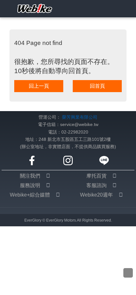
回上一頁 (39, 86)
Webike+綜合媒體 (30, 195)
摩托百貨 (96, 176)
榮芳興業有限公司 (79, 117)
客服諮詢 (96, 185)
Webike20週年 (96, 195)
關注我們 (30, 176)
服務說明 (30, 185)
